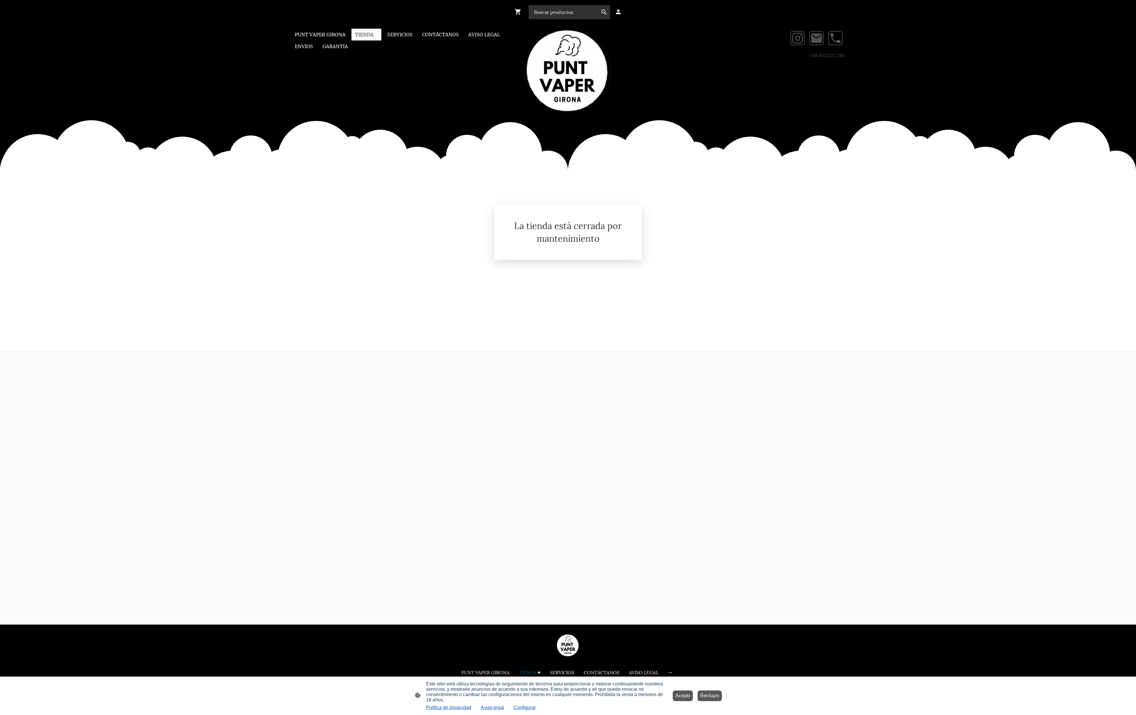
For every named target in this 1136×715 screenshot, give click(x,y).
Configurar (525, 707)
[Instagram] (797, 38)
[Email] (816, 38)
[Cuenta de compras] (618, 11)
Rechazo (709, 695)
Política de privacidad (448, 707)
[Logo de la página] (568, 71)
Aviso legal (492, 707)
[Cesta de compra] (519, 11)
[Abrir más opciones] (670, 672)
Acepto (682, 695)
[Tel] (835, 38)
